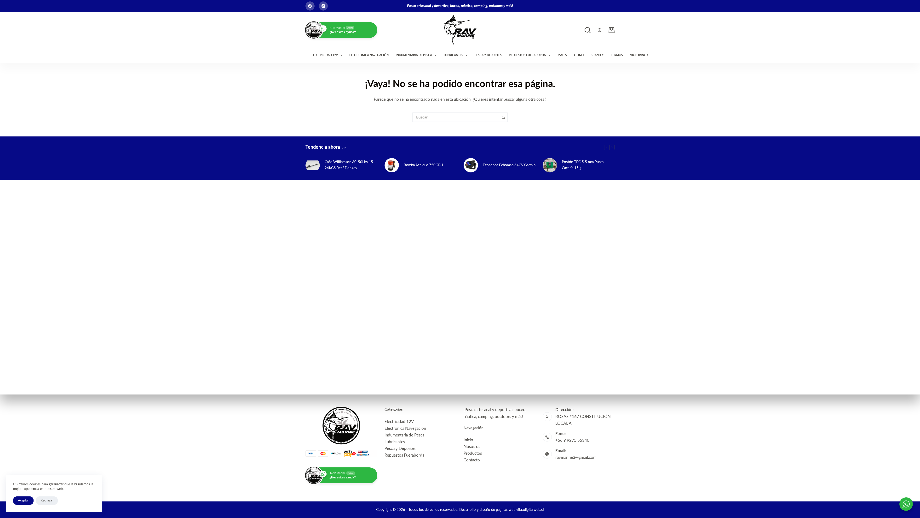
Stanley (598, 55)
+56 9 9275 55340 (572, 440)
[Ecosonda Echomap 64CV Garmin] (471, 165)
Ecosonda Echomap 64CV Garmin (509, 165)
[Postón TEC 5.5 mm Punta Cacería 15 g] (550, 165)
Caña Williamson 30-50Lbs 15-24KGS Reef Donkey (349, 165)
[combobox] (456, 117)
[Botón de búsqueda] (503, 117)
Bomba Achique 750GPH (423, 165)
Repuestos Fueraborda (527, 55)
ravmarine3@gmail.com (576, 457)
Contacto (472, 460)
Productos (473, 453)
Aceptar (23, 500)
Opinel (579, 55)
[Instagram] (323, 6)
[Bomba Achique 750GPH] (392, 165)
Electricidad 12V (324, 55)
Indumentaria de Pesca (414, 55)
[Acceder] (599, 30)
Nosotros (472, 447)
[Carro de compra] (612, 30)
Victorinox (639, 55)
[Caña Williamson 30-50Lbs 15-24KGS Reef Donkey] (312, 165)
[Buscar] (588, 30)
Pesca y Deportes (488, 55)
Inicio (468, 440)
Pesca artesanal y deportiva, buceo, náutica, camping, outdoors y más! (460, 6)
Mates (562, 55)
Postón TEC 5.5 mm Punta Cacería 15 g (583, 165)
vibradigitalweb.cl (530, 510)
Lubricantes (453, 55)
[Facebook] (310, 6)
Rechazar (47, 500)
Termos (617, 55)
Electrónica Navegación (369, 55)
